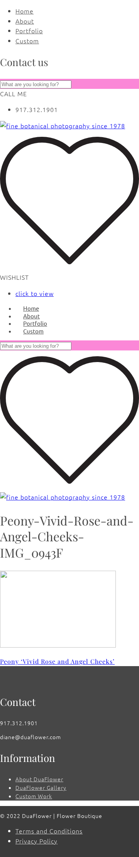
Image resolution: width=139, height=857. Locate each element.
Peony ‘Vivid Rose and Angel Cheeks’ (57, 661)
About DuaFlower (39, 779)
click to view (34, 293)
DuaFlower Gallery (40, 787)
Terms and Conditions (49, 830)
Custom (27, 40)
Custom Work (33, 796)
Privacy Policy (36, 841)
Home (24, 11)
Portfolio (29, 30)
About (24, 21)
